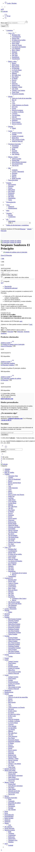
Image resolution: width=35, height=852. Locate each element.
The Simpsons (12, 605)
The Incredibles (12, 535)
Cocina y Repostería (18, 171)
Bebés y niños (12, 61)
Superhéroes (15, 57)
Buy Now (14, 275)
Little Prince (11, 499)
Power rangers (16, 122)
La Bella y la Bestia (18, 112)
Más (9, 168)
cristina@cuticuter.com (15, 418)
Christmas (11, 833)
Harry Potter (15, 43)
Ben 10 (14, 100)
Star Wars (15, 55)
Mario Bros (15, 138)
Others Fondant (12, 641)
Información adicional (10, 288)
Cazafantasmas (16, 36)
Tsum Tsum (15, 92)
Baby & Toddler (9, 472)
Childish (6, 474)
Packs (6, 811)
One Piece (11, 787)
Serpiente (26, 331)
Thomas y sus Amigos (18, 90)
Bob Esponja (12, 184)
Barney (14, 63)
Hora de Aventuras (17, 110)
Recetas (10, 215)
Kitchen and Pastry (10, 769)
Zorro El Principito (6, 346)
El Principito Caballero (8, 365)
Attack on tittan (12, 772)
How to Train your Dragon (16, 494)
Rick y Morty (16, 50)
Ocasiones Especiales (14, 144)
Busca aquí (4, 23)
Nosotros (9, 213)
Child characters (13, 488)
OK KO (14, 117)
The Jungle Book (13, 537)
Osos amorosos (16, 118)
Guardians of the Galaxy (19, 598)
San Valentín (15, 154)
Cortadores (9, 30)
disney (10, 491)
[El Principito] (17, 378)
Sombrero (4, 333)
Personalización (11, 202)
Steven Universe (17, 124)
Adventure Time (13, 476)
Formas (14, 175)
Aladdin (10, 477)
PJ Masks (15, 78)
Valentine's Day (12, 840)
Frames (6, 658)
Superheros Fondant (14, 653)
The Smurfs (11, 539)
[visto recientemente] (6, 447)
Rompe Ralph (12, 523)
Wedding (11, 842)
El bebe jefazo (12, 711)
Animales (15, 170)
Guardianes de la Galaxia (19, 573)
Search (3, 26)
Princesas (14, 83)
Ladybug (14, 113)
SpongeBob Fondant (14, 648)
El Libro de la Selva (14, 714)
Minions (14, 73)
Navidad (14, 151)
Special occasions (9, 830)
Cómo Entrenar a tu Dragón (20, 105)
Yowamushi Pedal (17, 163)
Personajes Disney (13, 740)
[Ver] (13, 342)
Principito (3, 230)
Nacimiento (15, 145)
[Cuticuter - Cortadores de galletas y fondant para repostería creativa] (4, 11)
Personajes (11, 193)
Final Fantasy (12, 663)
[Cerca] (2, 459)
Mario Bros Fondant (14, 624)
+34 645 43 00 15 (6, 420)
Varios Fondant (12, 634)
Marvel (14, 574)
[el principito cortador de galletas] (11, 240)
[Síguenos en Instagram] (3, 9)
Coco (13, 103)
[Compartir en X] (1, 283)
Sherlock (14, 52)
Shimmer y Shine (17, 87)
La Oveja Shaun (17, 70)
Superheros (11, 597)
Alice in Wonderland (14, 479)
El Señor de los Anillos (18, 40)
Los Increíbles (16, 115)
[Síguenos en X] (1, 9)
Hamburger (7, 690)
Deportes (11, 186)
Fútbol (14, 128)
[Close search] (2, 455)
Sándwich (11, 206)
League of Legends (17, 136)
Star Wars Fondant (13, 631)
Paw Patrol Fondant (14, 625)
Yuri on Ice (15, 165)
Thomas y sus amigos (14, 763)
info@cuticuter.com (7, 398)
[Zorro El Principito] (2, 252)
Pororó (14, 82)
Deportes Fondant (13, 620)
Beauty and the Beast (14, 482)
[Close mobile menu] (1, 462)
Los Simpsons (16, 48)
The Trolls (15, 88)
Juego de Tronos (17, 45)
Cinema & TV (8, 578)
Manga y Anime (13, 157)
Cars (13, 101)
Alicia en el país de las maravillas (21, 98)
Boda (13, 149)
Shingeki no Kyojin (14, 791)
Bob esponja (15, 66)
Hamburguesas (12, 208)
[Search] (5, 18)
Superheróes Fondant (14, 632)
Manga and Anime (9, 770)
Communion (12, 835)
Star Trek (14, 53)
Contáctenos (11, 216)
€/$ (7, 219)
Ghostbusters (12, 585)
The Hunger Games (14, 602)
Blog (7, 210)
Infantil (10, 96)
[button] (6, 342)
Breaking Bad (16, 35)
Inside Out (11, 496)
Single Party (11, 838)
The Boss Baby (12, 532)
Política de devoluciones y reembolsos (17, 225)
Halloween (15, 152)
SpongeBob (11, 528)
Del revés (15, 107)
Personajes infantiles (14, 741)
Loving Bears (12, 503)
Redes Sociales (16, 178)
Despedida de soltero (14, 803)
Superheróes (11, 198)
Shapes (6, 823)
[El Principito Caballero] (17, 363)
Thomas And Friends (14, 542)
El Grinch (11, 712)
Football (10, 845)
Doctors (6, 615)
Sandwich (7, 821)
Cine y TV (11, 33)
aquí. (21, 321)
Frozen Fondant (13, 622)
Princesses (11, 520)
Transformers (16, 58)
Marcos (14, 176)
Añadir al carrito (5, 275)
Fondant (8, 183)
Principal (22, 229)
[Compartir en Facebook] (3, 283)
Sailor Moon (12, 777)
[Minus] (9, 273)
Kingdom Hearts (13, 666)
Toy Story (11, 544)
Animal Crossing (17, 132)
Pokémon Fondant (13, 629)
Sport (6, 843)
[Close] (2, 457)
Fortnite (14, 134)
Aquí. (30, 324)
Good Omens (16, 41)
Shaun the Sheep (13, 525)
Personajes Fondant (14, 627)
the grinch (11, 534)
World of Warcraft (17, 141)
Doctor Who (15, 38)
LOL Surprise (12, 501)
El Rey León (12, 716)
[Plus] (1, 273)
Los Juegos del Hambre (19, 47)
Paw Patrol (15, 77)
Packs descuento (13, 180)
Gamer (10, 131)
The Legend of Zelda (18, 139)
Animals (6, 471)
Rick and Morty (13, 590)
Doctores (14, 173)
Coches (10, 656)
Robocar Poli (16, 85)
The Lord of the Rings (14, 603)
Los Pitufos (15, 71)
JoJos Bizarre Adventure (19, 162)
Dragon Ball (15, 160)
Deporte (10, 126)
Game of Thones (13, 583)
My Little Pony (16, 75)
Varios (10, 200)
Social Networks (9, 828)
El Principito (15, 68)
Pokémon (15, 120)
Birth (9, 832)
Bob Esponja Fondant (14, 619)
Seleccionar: (11, 221)
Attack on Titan (16, 158)
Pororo (10, 517)
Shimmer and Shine (14, 527)
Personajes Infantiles (18, 94)
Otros (8, 205)
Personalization (8, 816)
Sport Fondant (12, 649)
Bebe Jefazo (15, 65)
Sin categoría (8, 826)
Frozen (14, 108)
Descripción (8, 286)
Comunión (15, 147)
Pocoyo (14, 80)
